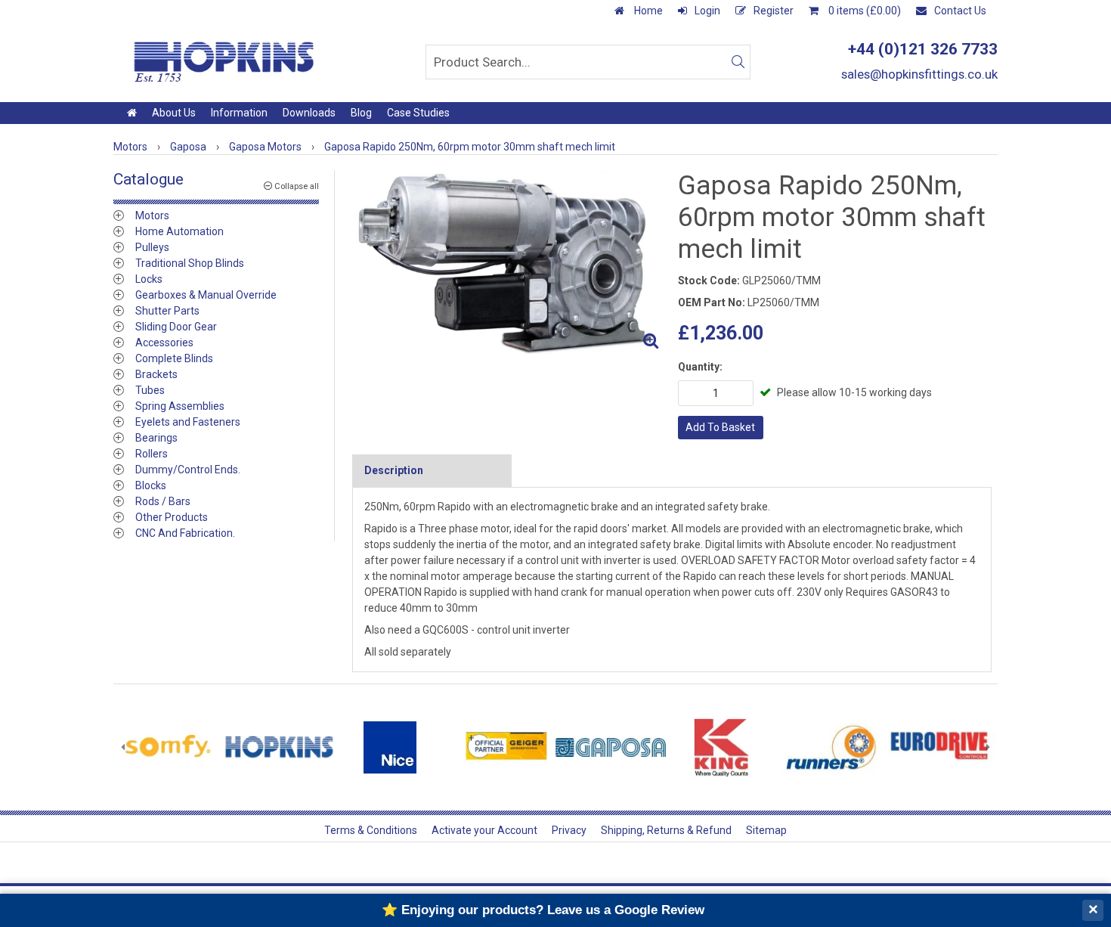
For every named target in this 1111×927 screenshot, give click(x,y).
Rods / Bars (162, 501)
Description (393, 470)
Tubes (150, 390)
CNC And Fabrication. (185, 533)
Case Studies (418, 113)
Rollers (151, 454)
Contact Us (960, 11)
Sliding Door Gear (176, 327)
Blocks (150, 485)
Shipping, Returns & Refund (666, 830)
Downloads (309, 113)
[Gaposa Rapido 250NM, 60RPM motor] (509, 263)
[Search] (738, 62)
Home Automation (179, 231)
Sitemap (766, 830)
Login (707, 11)
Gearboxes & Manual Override (206, 295)
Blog (361, 113)
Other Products (171, 517)
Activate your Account (484, 830)
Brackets (156, 374)
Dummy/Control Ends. (187, 470)
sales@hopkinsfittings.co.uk (919, 74)
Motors (152, 215)
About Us (174, 113)
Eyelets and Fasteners (187, 422)
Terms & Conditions (370, 830)
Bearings (156, 438)
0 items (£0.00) (863, 11)
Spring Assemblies (179, 406)
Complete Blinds (174, 358)
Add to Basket (720, 427)
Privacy (569, 830)
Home (647, 11)
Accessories (164, 342)
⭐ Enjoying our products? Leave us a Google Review (543, 910)
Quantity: (700, 367)
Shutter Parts (167, 311)
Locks (148, 279)
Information (239, 113)
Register (774, 11)
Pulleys (152, 247)
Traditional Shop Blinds (189, 263)
